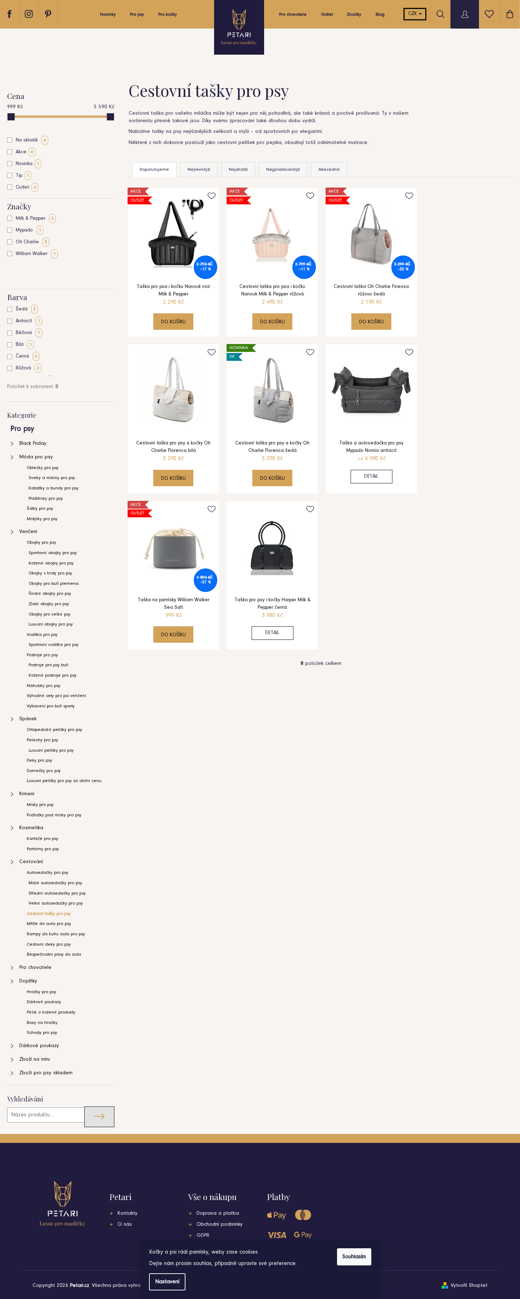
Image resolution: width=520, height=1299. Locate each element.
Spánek (27, 719)
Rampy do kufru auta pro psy (56, 934)
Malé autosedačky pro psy (55, 883)
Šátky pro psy (40, 508)
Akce (24, 152)
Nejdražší (238, 169)
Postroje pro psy (42, 655)
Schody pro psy (42, 1032)
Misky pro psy (40, 804)
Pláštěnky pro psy (46, 498)
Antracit (28, 321)
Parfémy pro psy (43, 849)
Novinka (27, 163)
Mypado (28, 230)
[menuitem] (108, 16)
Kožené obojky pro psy (51, 563)
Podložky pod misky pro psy (54, 815)
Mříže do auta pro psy (49, 923)
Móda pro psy (36, 457)
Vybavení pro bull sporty (51, 706)
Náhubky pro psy (43, 685)
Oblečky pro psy (43, 468)
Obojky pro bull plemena (54, 583)
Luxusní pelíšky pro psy (51, 750)
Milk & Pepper (35, 218)
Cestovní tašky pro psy (49, 913)
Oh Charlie (31, 242)
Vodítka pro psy (42, 634)
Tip (22, 175)
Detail (371, 476)
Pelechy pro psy (42, 740)
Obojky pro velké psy (49, 614)
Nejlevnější (199, 169)
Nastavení (167, 1282)
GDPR (203, 1235)
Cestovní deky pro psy (49, 944)
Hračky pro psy (41, 992)
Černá (26, 356)
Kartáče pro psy (42, 838)
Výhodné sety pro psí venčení (56, 695)
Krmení (26, 794)
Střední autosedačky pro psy (57, 893)
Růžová (27, 368)
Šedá (26, 309)
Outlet (26, 187)
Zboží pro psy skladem (46, 1073)
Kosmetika (31, 828)
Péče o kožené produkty (51, 1012)
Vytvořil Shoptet (469, 1285)
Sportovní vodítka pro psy (54, 644)
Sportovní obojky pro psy (53, 553)
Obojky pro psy (41, 542)
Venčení (28, 531)
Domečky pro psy (44, 770)
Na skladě (31, 140)
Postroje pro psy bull (48, 665)
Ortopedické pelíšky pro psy (54, 729)
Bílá (24, 344)
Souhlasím (354, 1257)
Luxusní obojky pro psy (51, 624)
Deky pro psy (39, 760)
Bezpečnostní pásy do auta (54, 954)
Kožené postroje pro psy (52, 675)
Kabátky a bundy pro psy (54, 488)
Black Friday (32, 443)
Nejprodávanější (283, 169)
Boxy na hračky (42, 1022)
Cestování (31, 862)
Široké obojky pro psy (50, 593)
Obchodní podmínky (220, 1224)
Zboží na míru (34, 1059)
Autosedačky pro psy (47, 872)
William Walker (36, 254)
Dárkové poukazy (44, 1002)
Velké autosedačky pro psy (56, 903)
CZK (413, 13)
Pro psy (22, 429)
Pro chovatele (35, 967)
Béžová (28, 332)
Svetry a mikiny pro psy (52, 478)
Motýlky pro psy (42, 519)
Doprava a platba (218, 1213)
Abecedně (329, 169)
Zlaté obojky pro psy (49, 604)
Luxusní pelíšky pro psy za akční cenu (64, 780)
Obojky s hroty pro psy (50, 573)
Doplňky (28, 981)
